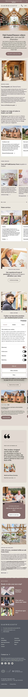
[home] (9, 5)
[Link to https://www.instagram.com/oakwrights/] (2, 663)
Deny (14, 375)
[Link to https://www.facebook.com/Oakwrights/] (5, 663)
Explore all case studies (14, 384)
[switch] (24, 351)
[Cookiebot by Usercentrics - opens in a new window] (20, 321)
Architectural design (14, 280)
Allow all (14, 366)
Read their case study (8, 477)
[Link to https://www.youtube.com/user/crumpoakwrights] (12, 663)
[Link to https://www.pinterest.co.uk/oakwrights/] (9, 663)
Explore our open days (14, 514)
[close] (26, 1)
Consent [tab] (5, 324)
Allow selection (14, 370)
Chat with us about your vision (14, 53)
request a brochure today (11, 567)
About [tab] (22, 324)
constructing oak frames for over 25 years (15, 561)
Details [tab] (14, 324)
